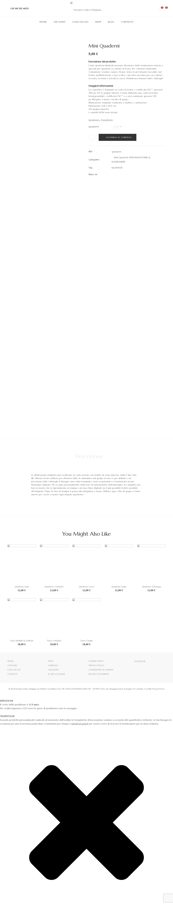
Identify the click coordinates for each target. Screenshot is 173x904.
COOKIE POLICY (96, 661)
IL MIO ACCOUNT (56, 674)
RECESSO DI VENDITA (99, 674)
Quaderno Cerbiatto (54, 586)
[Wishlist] (159, 8)
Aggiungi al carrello (119, 137)
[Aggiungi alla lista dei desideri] (92, 137)
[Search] (154, 8)
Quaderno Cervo (86, 586)
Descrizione (89, 456)
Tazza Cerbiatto (54, 640)
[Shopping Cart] (164, 8)
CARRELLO (53, 665)
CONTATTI (12, 674)
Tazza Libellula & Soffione (21, 640)
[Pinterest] (127, 174)
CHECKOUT (53, 669)
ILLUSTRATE (117, 167)
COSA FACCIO (14, 669)
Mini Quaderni (120, 157)
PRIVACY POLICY (96, 665)
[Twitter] (117, 174)
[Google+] (122, 174)
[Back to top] (165, 896)
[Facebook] (112, 174)
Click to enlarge (80, 47)
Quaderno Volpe (119, 586)
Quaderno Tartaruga (151, 586)
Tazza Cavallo (86, 640)
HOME (10, 661)
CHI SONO (12, 665)
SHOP (50, 661)
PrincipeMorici (158, 689)
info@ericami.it (117, 78)
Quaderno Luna (22, 586)
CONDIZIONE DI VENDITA (101, 669)
